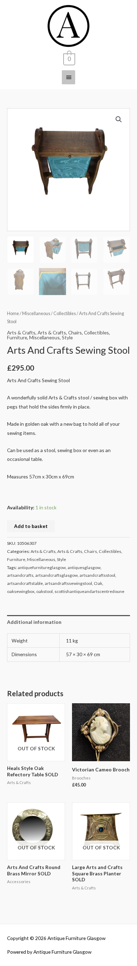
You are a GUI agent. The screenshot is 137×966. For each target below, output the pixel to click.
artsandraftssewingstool (68, 583)
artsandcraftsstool (97, 575)
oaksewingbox (20, 591)
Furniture (17, 337)
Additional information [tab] (34, 622)
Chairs (75, 332)
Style (67, 337)
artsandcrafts (20, 575)
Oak (98, 583)
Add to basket (31, 526)
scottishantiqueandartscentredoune (89, 591)
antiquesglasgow (83, 567)
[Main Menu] (68, 77)
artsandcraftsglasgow (56, 575)
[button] (118, 119)
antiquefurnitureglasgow (42, 567)
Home (13, 313)
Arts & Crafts (21, 332)
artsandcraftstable (25, 583)
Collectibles (64, 313)
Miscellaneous (36, 313)
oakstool (44, 591)
